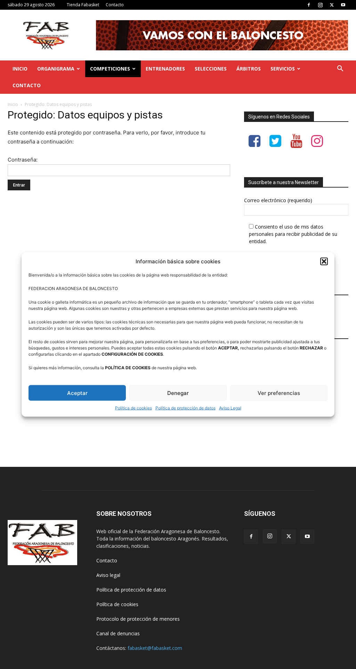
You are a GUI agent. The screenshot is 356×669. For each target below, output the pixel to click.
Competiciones (110, 68)
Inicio (20, 68)
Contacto (115, 5)
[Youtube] (343, 5)
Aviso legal (108, 575)
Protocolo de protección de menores (138, 619)
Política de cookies (133, 408)
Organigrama (55, 68)
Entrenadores (165, 68)
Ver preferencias (279, 392)
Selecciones (211, 68)
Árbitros (248, 68)
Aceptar (77, 392)
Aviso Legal (230, 408)
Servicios (282, 68)
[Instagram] (320, 5)
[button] (324, 261)
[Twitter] (331, 5)
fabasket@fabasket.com (155, 648)
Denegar (178, 392)
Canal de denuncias (118, 633)
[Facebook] (309, 5)
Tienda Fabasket (83, 5)
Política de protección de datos (185, 408)
